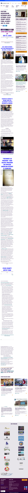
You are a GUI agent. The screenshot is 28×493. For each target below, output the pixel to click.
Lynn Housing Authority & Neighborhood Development (14, 484)
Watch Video (18, 71)
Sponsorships (19, 3)
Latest (13, 3)
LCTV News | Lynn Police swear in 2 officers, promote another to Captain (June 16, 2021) (7, 389)
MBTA (5, 406)
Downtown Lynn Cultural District (20, 82)
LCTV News (6, 386)
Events (25, 82)
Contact (16, 3)
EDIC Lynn (10, 486)
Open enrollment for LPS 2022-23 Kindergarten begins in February (20, 409)
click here (7, 488)
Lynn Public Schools (21, 406)
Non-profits (17, 84)
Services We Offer (17, 6)
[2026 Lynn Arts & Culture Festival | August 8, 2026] (21, 77)
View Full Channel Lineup (21, 51)
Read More (3, 416)
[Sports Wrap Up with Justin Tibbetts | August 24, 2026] (21, 59)
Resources (22, 5)
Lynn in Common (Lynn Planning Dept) (13, 488)
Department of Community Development (14, 485)
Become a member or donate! (24, 3)
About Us (25, 6)
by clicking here (8, 42)
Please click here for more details (19, 0)
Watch (1, 5)
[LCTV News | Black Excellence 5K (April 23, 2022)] (21, 382)
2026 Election (13, 6)
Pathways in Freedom (5, 210)
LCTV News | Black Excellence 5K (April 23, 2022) (20, 388)
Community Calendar (7, 6)
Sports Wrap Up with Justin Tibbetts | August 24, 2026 (21, 66)
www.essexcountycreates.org (5, 328)
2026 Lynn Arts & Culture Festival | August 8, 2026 (20, 86)
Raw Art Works (21, 84)
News (4, 5)
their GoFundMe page (8, 285)
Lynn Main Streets (11, 489)
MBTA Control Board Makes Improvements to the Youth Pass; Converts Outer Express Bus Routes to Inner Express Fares (6, 410)
